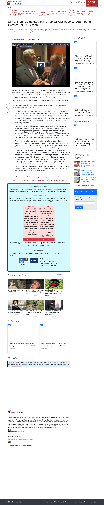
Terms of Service (16, 366)
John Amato (78, 149)
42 (75, 96)
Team (47, 502)
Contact (61, 502)
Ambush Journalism (24, 180)
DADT (48, 180)
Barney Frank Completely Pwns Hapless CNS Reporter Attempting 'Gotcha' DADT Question (49, 23)
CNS (43, 180)
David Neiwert (19, 39)
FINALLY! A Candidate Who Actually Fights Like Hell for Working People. (88, 179)
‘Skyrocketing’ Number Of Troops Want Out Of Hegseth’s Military (85, 58)
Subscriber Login (92, 5)
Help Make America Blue (85, 185)
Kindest (23, 264)
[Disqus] (38, 429)
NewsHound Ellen (79, 63)
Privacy (80, 502)
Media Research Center (59, 180)
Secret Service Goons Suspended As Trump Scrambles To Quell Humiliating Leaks (84, 85)
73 (8, 112)
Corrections (93, 502)
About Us (54, 502)
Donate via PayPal (34, 260)
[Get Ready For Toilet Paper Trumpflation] (85, 101)
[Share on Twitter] (8, 108)
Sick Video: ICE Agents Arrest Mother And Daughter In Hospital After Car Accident (84, 142)
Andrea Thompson (80, 91)
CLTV (24, 2)
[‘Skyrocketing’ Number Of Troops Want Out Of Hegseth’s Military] (85, 47)
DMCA (86, 502)
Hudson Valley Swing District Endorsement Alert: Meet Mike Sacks (87, 172)
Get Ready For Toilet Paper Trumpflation (83, 111)
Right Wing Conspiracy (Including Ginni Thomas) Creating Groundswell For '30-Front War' (53, 346)
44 (75, 68)
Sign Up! (79, 207)
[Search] (84, 2)
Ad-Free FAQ (31, 245)
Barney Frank (36, 180)
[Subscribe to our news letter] (82, 2)
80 (75, 42)
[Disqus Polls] (39, 388)
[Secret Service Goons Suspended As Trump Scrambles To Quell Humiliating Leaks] (85, 73)
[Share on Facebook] (8, 103)
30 (40, 325)
